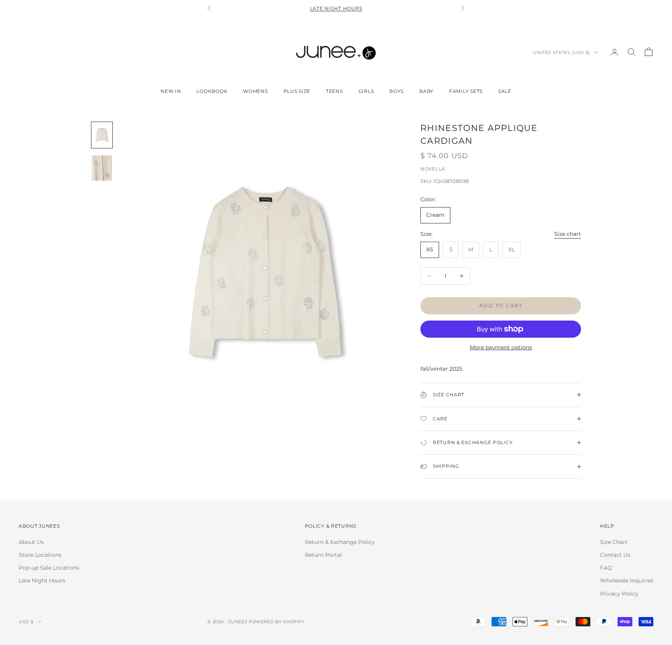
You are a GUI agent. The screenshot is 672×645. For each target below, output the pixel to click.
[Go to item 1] (102, 135)
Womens (255, 91)
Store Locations (40, 554)
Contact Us (615, 554)
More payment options (501, 347)
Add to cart (501, 305)
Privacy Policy (619, 593)
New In (171, 91)
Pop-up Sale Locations (49, 567)
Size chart (567, 233)
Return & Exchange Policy (340, 542)
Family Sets (466, 91)
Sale (504, 91)
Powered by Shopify (276, 621)
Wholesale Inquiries (626, 580)
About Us (31, 542)
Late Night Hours (336, 8)
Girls (366, 91)
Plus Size (297, 91)
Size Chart (614, 542)
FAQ (606, 567)
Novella (432, 169)
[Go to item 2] (102, 168)
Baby (426, 91)
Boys (396, 91)
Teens (334, 91)
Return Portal (323, 554)
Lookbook (212, 91)
